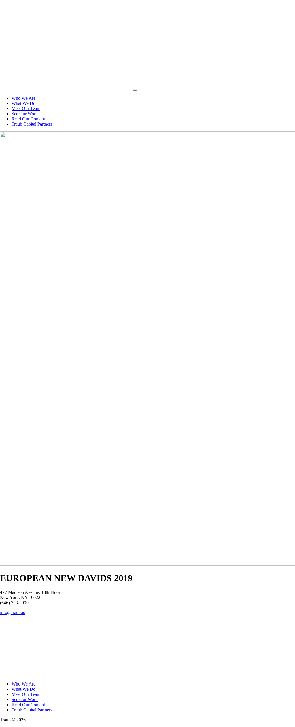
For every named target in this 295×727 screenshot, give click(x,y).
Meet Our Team (26, 108)
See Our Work (25, 113)
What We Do (23, 103)
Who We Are (23, 98)
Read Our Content (28, 118)
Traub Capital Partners (32, 124)
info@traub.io (12, 612)
